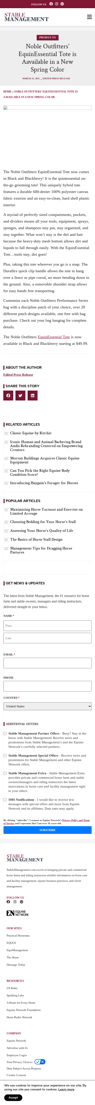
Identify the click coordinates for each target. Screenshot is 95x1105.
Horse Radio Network (19, 1017)
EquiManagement (17, 950)
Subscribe (48, 830)
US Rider (12, 988)
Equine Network (16, 1040)
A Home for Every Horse (21, 1002)
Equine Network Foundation (24, 1010)
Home (7, 91)
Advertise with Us (17, 1048)
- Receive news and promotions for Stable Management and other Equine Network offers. (47, 760)
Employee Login (17, 1055)
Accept (13, 1098)
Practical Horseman (18, 935)
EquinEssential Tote (54, 337)
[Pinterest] (62, 4)
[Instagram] (56, 4)
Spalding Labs (15, 995)
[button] (8, 395)
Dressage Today (16, 964)
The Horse (13, 957)
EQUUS (11, 942)
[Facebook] (51, 4)
